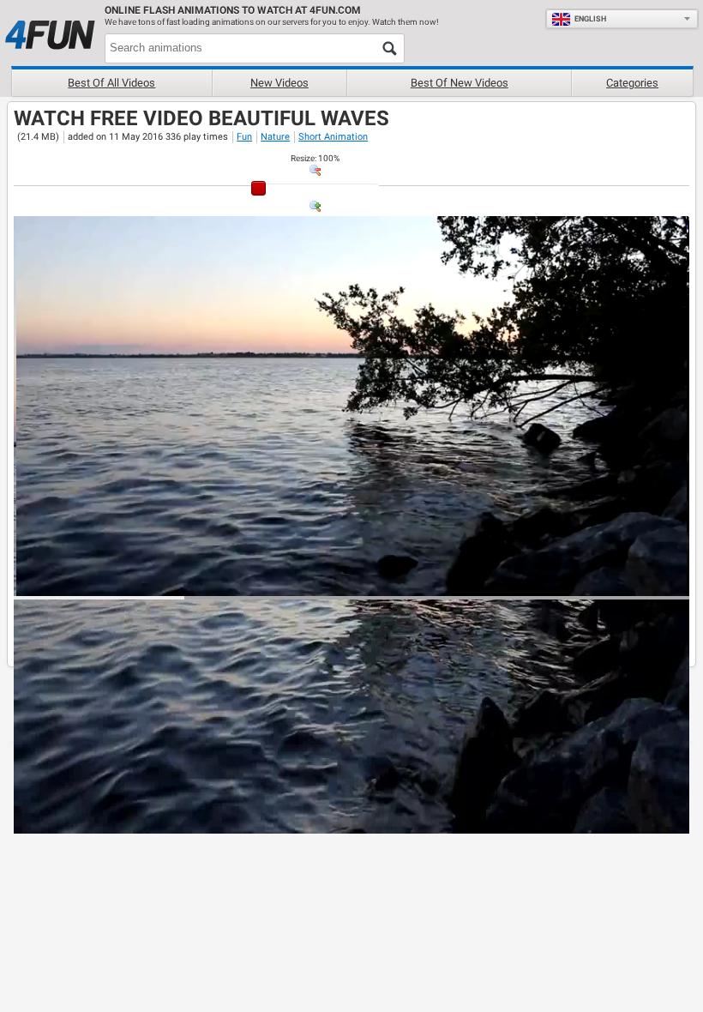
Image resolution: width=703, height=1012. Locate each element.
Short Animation (333, 136)
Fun (244, 136)
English (590, 19)
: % (315, 158)
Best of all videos (111, 82)
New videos (279, 82)
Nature (275, 136)
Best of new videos (459, 82)
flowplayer (567, 582)
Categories (632, 82)
